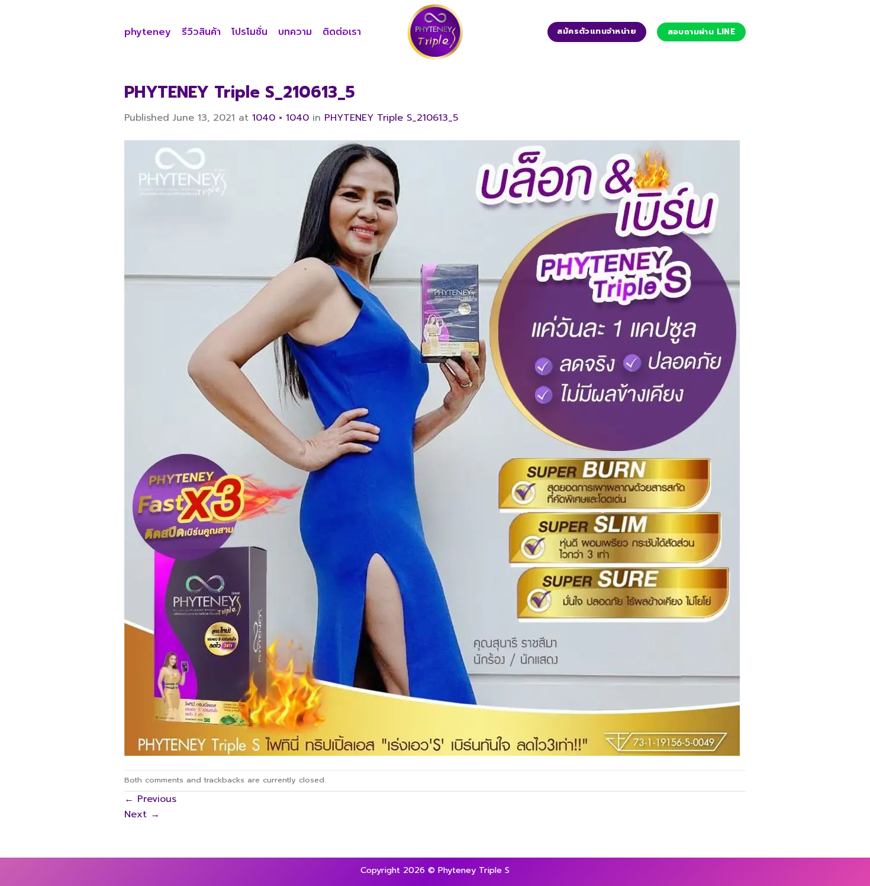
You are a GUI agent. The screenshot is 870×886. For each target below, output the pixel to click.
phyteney (147, 32)
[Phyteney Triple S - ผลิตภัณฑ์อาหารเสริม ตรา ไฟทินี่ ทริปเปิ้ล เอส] (435, 32)
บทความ (295, 32)
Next (142, 814)
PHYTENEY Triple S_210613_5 (391, 118)
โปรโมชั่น (249, 32)
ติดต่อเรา (342, 32)
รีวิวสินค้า (201, 32)
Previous (150, 799)
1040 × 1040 (280, 118)
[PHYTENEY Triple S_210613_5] (432, 447)
